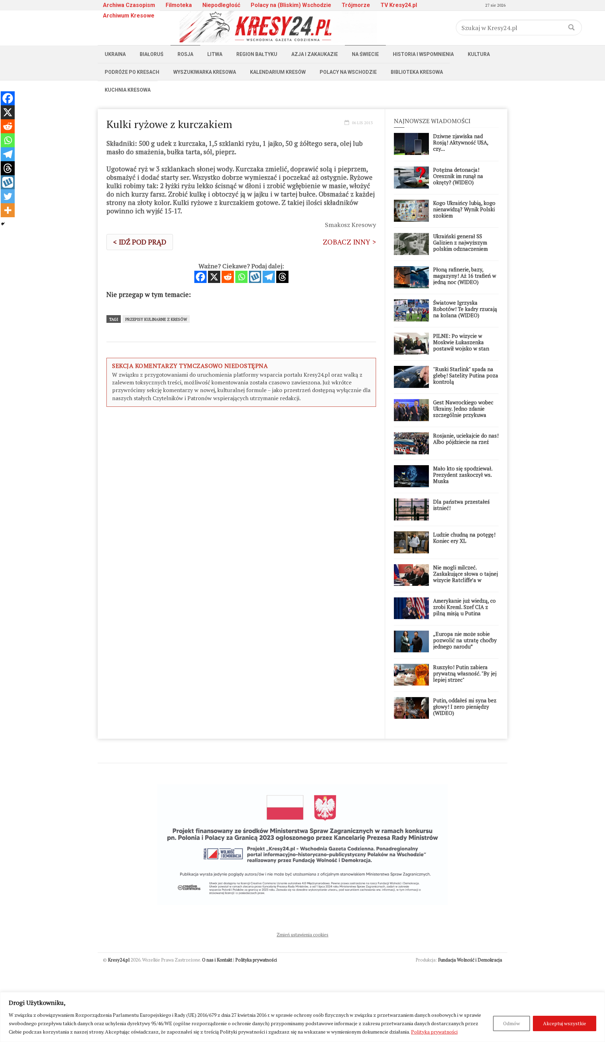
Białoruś (152, 54)
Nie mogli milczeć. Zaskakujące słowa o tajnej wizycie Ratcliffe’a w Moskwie (465, 576)
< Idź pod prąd (139, 242)
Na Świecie (365, 54)
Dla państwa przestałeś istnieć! (461, 504)
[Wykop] (255, 277)
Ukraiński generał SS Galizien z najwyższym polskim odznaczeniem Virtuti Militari (460, 245)
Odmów (511, 1023)
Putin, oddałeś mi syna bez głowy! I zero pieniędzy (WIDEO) (464, 706)
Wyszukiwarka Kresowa (204, 72)
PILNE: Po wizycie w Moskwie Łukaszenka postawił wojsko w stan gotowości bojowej (461, 345)
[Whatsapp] (241, 277)
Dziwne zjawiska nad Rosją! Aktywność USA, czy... (460, 142)
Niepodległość (221, 5)
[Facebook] (200, 277)
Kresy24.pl (119, 960)
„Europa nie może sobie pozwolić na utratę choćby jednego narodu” (465, 640)
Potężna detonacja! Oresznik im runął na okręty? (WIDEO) (458, 175)
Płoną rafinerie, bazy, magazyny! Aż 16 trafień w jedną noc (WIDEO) (464, 275)
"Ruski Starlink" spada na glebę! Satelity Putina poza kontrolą (465, 375)
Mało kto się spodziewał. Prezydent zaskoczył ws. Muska (462, 474)
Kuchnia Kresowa (128, 90)
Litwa (214, 54)
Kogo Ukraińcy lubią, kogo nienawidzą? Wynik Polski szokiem (464, 209)
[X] (214, 277)
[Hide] (3, 224)
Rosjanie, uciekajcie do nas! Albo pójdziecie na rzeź (466, 438)
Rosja (185, 54)
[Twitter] (8, 196)
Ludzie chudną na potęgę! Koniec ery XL (464, 537)
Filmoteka (179, 5)
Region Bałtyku (256, 54)
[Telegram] (269, 277)
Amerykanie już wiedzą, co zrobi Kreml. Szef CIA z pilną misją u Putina (464, 606)
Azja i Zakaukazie (314, 54)
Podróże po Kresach (132, 72)
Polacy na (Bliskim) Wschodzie (291, 5)
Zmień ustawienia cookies (302, 934)
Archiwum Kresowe (128, 15)
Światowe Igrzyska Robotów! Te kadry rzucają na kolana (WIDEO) (465, 308)
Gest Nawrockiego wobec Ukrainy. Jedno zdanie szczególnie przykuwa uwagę (463, 411)
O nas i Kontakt (217, 960)
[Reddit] (228, 277)
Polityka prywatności (434, 1031)
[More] (8, 210)
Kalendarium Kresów (278, 72)
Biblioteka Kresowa (417, 72)
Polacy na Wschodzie (348, 72)
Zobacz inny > (349, 242)
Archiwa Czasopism (129, 5)
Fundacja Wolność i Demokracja (470, 960)
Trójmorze (356, 5)
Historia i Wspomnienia (423, 54)
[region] (302, 1017)
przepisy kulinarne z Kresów (156, 319)
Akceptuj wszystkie (564, 1023)
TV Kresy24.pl (399, 5)
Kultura (479, 54)
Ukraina (115, 54)
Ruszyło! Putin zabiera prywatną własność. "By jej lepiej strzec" (464, 673)
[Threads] (282, 277)
